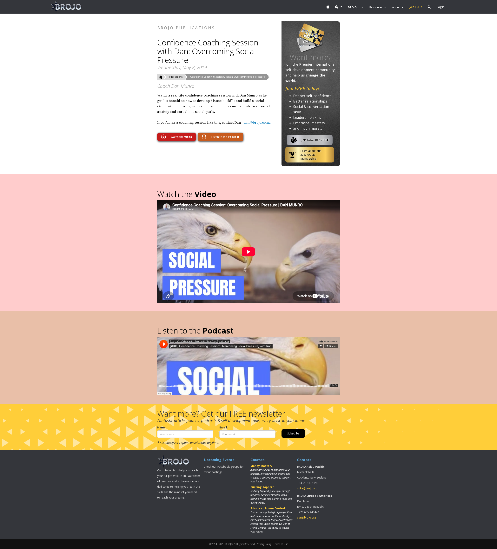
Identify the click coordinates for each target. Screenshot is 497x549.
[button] (338, 6)
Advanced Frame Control (267, 508)
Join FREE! (415, 7)
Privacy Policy (264, 544)
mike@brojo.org (307, 488)
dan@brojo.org (306, 517)
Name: (161, 427)
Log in (440, 7)
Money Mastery (261, 466)
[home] (66, 7)
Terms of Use (280, 544)
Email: (223, 427)
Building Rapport (262, 487)
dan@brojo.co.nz (257, 122)
